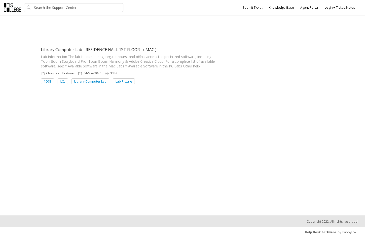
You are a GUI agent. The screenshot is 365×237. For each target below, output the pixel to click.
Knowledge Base (281, 7)
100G (47, 81)
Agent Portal (309, 7)
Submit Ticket (252, 7)
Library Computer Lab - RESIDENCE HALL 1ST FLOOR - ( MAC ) (98, 49)
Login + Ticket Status (340, 7)
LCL (62, 81)
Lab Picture (123, 81)
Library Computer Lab (90, 81)
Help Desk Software (320, 232)
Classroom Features (60, 73)
